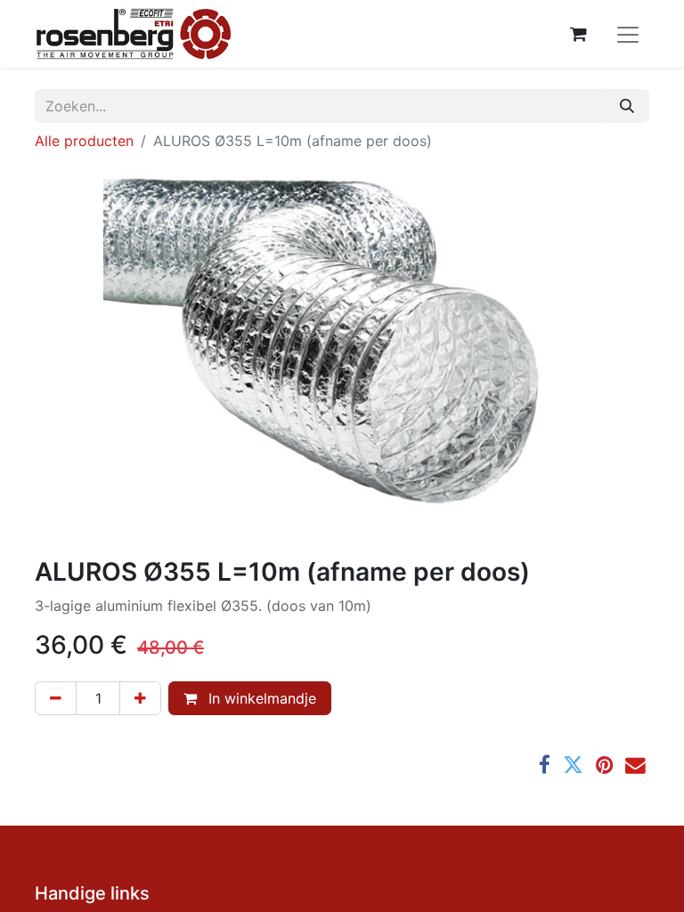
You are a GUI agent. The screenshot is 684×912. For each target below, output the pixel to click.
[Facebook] (544, 765)
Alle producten (84, 141)
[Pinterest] (604, 765)
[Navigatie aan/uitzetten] (628, 34)
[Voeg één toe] (140, 698)
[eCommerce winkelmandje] (578, 33)
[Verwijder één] (56, 698)
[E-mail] (635, 765)
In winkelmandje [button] (260, 698)
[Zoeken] (627, 106)
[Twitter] (573, 765)
